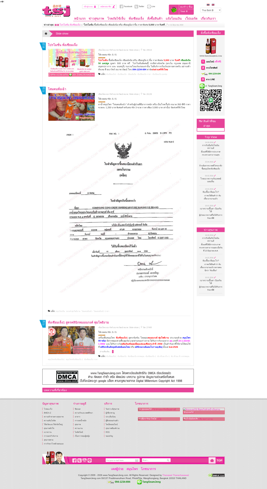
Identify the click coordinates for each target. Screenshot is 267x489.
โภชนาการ (148, 468)
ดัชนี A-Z (47, 413)
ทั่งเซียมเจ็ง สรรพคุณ (136, 356)
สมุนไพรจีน (60, 311)
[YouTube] (84, 460)
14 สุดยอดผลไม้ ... (146, 409)
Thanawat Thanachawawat (175, 475)
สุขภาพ (78, 424)
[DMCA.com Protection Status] (216, 475)
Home (47, 33)
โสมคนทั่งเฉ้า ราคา (101, 311)
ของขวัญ (109, 436)
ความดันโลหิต (50, 421)
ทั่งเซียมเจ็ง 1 (151, 356)
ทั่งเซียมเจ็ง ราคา (144, 74)
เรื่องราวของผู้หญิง (82, 436)
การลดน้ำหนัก (80, 421)
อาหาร (77, 417)
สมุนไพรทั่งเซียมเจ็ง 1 (74, 359)
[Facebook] (74, 460)
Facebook (127, 6)
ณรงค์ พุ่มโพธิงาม (73, 311)
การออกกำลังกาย (51, 436)
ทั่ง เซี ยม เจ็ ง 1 (163, 356)
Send (136, 460)
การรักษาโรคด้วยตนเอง (54, 444)
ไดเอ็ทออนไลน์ (112, 424)
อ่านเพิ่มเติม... (105, 351)
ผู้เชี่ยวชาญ (110, 413)
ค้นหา (168, 460)
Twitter (142, 6)
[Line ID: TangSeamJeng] (89, 460)
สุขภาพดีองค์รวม (113, 428)
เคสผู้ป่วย (117, 468)
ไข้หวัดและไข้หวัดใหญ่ (53, 424)
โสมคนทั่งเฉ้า (57, 89)
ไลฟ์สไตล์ (79, 432)
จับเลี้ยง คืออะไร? (211, 192)
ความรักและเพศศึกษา (84, 413)
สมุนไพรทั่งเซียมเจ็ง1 (56, 359)
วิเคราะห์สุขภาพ (112, 409)
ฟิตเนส (78, 409)
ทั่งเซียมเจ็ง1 (111, 74)
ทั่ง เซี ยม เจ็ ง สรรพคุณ (180, 356)
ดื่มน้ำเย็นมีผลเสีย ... (192, 419)
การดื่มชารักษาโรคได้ (147, 419)
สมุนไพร (132, 468)
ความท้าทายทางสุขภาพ (54, 417)
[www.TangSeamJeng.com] (56, 10)
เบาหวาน (47, 432)
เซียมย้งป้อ (132, 74)
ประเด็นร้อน (111, 417)
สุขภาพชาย (48, 440)
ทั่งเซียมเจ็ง (122, 74)
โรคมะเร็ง (48, 409)
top (219, 460)
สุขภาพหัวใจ (49, 428)
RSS (108, 432)
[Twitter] (79, 460)
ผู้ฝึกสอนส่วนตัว (112, 421)
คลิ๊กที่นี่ (217, 62)
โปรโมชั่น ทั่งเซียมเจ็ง (70, 24)
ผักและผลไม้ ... (189, 412)
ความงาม (79, 428)
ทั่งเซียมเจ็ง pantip (160, 74)
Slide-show (134, 50)
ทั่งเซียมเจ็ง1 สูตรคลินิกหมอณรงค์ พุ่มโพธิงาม (78, 322)
